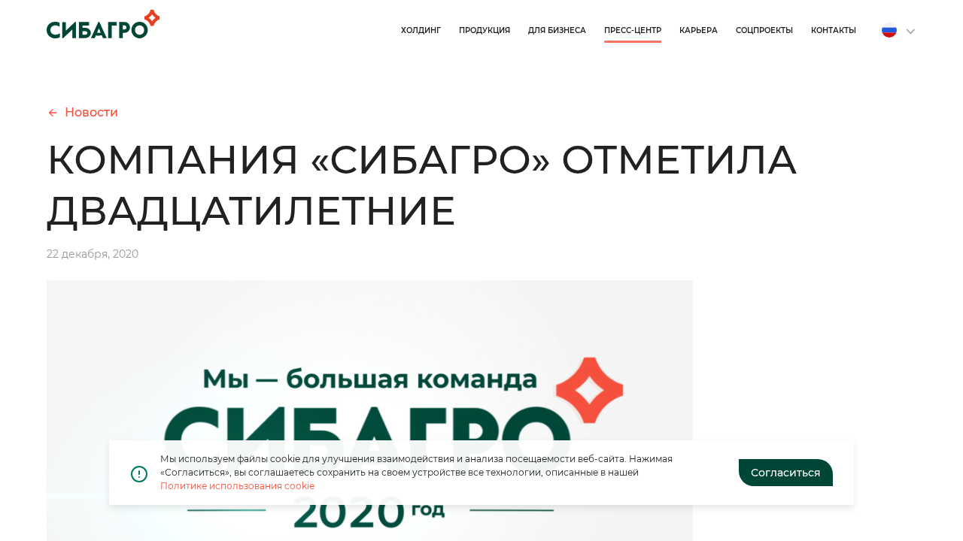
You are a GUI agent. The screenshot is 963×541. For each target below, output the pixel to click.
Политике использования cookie (237, 485)
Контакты (833, 30)
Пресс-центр (632, 30)
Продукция (484, 30)
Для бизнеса (557, 30)
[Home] (103, 24)
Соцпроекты (764, 30)
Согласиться (786, 472)
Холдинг (421, 30)
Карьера (698, 30)
